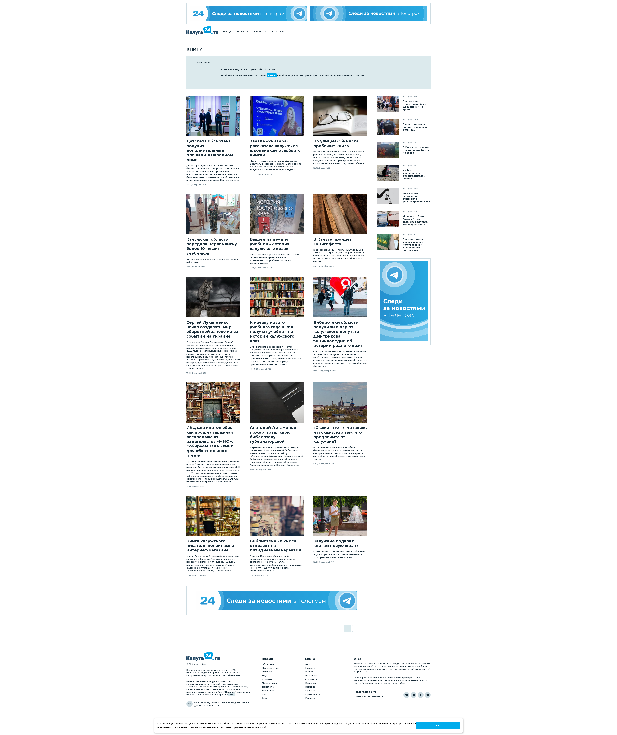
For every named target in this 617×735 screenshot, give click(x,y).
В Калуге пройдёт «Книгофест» (332, 241)
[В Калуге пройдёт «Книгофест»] (340, 214)
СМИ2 (231, 695)
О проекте (311, 679)
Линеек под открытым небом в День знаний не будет (414, 105)
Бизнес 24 (260, 32)
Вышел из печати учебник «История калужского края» (270, 244)
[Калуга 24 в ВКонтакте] (406, 695)
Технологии (268, 686)
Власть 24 (278, 32)
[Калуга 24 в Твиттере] (428, 695)
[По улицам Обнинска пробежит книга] (340, 116)
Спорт (265, 698)
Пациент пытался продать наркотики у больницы (416, 127)
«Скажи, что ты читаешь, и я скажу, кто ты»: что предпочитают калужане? (340, 434)
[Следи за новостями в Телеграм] (368, 13)
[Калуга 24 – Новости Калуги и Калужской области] (202, 30)
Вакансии (310, 683)
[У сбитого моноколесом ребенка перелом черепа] (388, 173)
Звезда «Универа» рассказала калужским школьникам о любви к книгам (275, 148)
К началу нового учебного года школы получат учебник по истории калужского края (273, 331)
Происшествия (270, 668)
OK (438, 725)
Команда (310, 686)
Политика (267, 671)
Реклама (310, 698)
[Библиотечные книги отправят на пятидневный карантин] (277, 516)
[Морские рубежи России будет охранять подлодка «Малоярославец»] (388, 219)
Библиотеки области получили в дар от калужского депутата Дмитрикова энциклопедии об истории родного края (337, 334)
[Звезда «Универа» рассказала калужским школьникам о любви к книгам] (277, 116)
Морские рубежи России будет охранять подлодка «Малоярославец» (415, 220)
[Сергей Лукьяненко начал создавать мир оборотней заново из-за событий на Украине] (213, 297)
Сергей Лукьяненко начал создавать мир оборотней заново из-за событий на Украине (212, 329)
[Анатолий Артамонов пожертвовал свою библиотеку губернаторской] (277, 402)
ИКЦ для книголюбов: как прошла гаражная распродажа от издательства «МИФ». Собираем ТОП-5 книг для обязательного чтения (210, 441)
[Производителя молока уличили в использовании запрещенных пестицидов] (388, 242)
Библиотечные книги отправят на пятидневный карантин (275, 546)
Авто (264, 694)
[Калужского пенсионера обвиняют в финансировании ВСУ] (388, 196)
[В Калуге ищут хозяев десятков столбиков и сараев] (388, 150)
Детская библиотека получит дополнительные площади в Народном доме (209, 150)
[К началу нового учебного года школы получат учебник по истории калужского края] (277, 297)
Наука (265, 675)
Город (227, 32)
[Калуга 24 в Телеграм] (248, 13)
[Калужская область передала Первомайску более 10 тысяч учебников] (213, 214)
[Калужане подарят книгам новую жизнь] (340, 516)
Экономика (268, 690)
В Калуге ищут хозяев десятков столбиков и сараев (416, 150)
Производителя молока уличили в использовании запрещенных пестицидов (414, 245)
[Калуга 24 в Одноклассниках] (421, 695)
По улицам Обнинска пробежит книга (335, 143)
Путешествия (269, 683)
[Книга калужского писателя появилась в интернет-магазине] (213, 516)
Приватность (312, 694)
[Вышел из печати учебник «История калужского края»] (277, 214)
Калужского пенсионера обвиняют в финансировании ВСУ (417, 197)
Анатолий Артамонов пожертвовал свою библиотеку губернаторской (273, 434)
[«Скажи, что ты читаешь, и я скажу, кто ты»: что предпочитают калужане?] (340, 402)
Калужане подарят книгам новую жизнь (336, 543)
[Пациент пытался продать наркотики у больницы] (388, 127)
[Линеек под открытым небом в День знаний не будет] (388, 104)
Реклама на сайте (365, 691)
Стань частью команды (368, 696)
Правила (310, 690)
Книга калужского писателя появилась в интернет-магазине (210, 546)
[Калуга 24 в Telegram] (413, 695)
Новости (242, 32)
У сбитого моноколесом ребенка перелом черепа (414, 174)
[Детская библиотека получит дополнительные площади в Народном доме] (213, 116)
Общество (268, 664)
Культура (267, 679)
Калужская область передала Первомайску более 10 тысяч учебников (211, 246)
